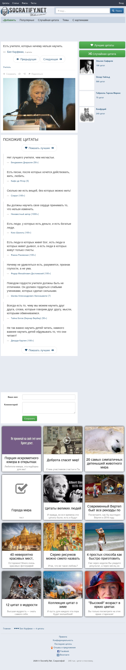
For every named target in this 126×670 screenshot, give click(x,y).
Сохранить (29, 418)
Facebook (64, 651)
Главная (7, 628)
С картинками (80, 20)
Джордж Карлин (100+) (22, 340)
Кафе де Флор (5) (20, 180)
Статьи (15, 3)
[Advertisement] (63, 32)
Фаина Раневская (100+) (23, 254)
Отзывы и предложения (65, 647)
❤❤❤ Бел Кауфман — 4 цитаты (29, 628)
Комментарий (11, 404)
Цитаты (5, 3)
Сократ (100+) (18, 195)
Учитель (7, 67)
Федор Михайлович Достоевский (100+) (31, 273)
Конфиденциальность (63, 640)
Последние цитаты (63, 643)
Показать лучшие (39, 148)
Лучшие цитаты (104, 45)
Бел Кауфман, (19, 52)
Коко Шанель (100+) (21, 232)
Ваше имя (13, 396)
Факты (25, 3)
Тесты (33, 3)
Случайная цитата (48, 20)
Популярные (27, 20)
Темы (66, 20)
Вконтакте (64, 654)
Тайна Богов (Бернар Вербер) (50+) (29, 318)
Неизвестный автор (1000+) (25, 213)
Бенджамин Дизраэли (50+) (25, 162)
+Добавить (9, 20)
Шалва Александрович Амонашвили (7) (31, 295)
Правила (63, 636)
